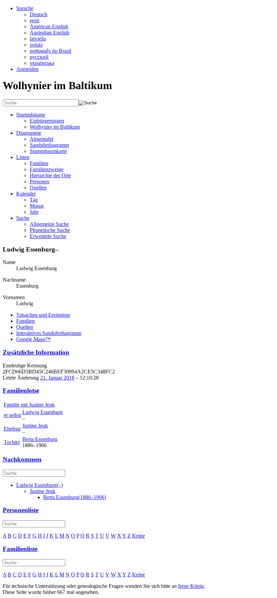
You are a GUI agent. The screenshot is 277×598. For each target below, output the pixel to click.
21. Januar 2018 (57, 378)
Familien (39, 163)
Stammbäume (30, 115)
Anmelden (27, 69)
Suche (22, 218)
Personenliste (21, 510)
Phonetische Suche (50, 230)
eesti (34, 20)
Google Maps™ (33, 339)
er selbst (12, 415)
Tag (34, 200)
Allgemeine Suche (49, 224)
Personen (39, 181)
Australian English (49, 32)
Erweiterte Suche (48, 236)
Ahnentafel (41, 139)
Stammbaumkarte (48, 151)
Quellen (38, 187)
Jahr (34, 212)
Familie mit (29, 405)
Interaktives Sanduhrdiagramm (48, 333)
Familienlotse (21, 390)
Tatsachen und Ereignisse (43, 315)
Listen (22, 157)
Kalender (26, 194)
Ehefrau (12, 429)
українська (42, 63)
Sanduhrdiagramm (49, 145)
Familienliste (20, 548)
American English (49, 26)
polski (36, 45)
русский (39, 57)
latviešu (38, 39)
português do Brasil (50, 51)
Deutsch (38, 14)
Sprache (24, 8)
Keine (138, 536)
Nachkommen (22, 459)
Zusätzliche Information (36, 352)
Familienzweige (47, 169)
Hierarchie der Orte (50, 175)
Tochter (12, 442)
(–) (39, 485)
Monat (37, 206)
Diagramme (28, 133)
